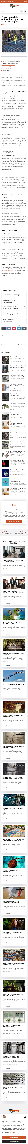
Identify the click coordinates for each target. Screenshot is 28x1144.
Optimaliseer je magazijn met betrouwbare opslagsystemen (11, 1057)
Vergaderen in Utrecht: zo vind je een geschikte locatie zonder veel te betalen (13, 592)
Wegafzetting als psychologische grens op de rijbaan (13, 654)
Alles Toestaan (14, 1137)
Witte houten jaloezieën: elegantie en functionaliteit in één (13, 1026)
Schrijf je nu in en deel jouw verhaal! (14, 509)
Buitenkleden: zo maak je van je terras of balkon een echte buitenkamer (13, 840)
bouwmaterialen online (10, 270)
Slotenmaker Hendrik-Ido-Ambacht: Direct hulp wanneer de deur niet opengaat (17, 386)
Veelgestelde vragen (6, 70)
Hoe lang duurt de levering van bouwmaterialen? (14, 313)
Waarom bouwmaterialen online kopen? (11, 61)
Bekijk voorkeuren (14, 1141)
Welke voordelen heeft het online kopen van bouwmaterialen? (14, 295)
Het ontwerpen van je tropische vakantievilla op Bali (11, 623)
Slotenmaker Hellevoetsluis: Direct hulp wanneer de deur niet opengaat (18, 423)
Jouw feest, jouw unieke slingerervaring (13, 684)
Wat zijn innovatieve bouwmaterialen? (14, 320)
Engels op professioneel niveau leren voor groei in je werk (13, 561)
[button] (25, 1117)
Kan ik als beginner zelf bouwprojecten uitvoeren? (14, 307)
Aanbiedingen (6, 24)
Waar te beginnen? (6, 68)
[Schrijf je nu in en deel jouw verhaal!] (14, 504)
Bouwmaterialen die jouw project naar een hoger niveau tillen (13, 964)
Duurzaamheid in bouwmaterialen (10, 63)
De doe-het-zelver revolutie (8, 65)
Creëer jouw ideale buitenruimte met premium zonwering (13, 995)
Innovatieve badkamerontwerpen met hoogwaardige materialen (13, 747)
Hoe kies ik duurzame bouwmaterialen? (14, 301)
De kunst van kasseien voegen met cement (12, 1088)
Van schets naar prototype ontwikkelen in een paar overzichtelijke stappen (16, 480)
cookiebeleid (12, 1132)
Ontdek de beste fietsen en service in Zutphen (13, 809)
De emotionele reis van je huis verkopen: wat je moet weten (11, 902)
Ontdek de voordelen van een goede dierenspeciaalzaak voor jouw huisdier (13, 778)
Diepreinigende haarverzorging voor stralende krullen (13, 933)
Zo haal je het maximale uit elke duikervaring (11, 871)
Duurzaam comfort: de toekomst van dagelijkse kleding (13, 716)
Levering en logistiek (7, 66)
